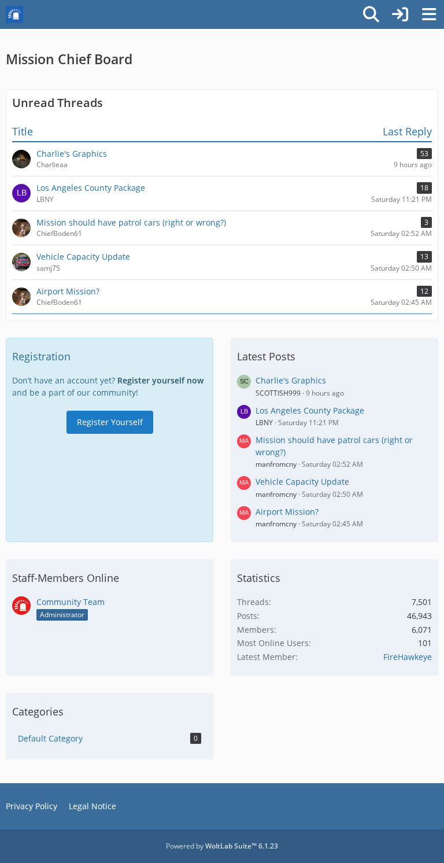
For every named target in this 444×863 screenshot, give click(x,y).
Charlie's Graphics (291, 380)
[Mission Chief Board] (14, 14)
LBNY (264, 422)
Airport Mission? (287, 511)
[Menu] (429, 14)
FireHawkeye (407, 656)
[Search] (371, 14)
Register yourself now (160, 380)
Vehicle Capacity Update (302, 481)
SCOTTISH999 (278, 393)
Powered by (222, 846)
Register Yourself (110, 421)
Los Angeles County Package (310, 410)
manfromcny (276, 464)
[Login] (400, 14)
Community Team (70, 601)
